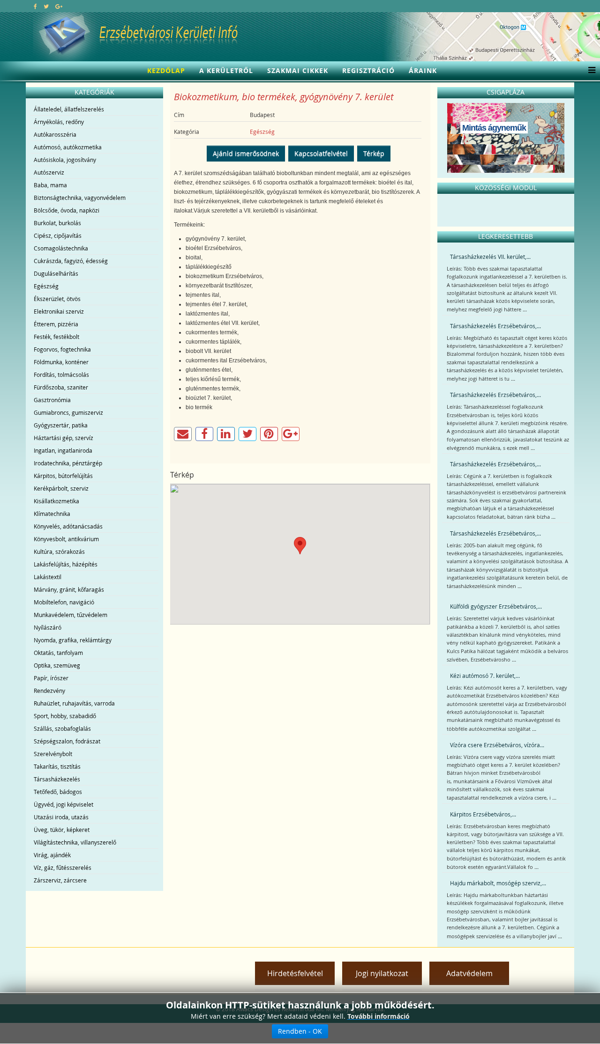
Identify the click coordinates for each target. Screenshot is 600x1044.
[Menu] (589, 71)
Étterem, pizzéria (56, 324)
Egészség (46, 286)
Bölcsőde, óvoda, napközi (66, 210)
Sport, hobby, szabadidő (65, 716)
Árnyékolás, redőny (59, 121)
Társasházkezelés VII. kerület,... (490, 256)
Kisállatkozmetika (56, 501)
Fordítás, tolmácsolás (61, 374)
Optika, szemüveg (57, 665)
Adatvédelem (469, 973)
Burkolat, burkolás (57, 223)
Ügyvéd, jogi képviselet (63, 804)
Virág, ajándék (52, 855)
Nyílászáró (47, 627)
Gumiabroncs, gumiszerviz (68, 412)
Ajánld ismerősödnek (246, 153)
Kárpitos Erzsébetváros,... (483, 814)
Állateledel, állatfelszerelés (69, 109)
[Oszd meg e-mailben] (183, 434)
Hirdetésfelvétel (295, 973)
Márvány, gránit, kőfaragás (69, 589)
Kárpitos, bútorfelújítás (63, 475)
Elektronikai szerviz (59, 311)
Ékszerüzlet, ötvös (57, 298)
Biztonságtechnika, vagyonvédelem (80, 197)
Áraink (423, 70)
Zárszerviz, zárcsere (60, 880)
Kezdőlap (166, 70)
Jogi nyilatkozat (382, 973)
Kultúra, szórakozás (59, 551)
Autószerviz (49, 172)
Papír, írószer (51, 678)
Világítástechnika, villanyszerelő (75, 842)
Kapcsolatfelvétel (321, 153)
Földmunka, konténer (61, 362)
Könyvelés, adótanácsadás (68, 526)
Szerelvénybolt (53, 753)
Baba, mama (50, 185)
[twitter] (46, 6)
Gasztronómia (52, 400)
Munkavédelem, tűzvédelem (70, 614)
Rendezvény (49, 690)
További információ (378, 1016)
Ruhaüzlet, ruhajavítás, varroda (74, 703)
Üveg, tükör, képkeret (62, 829)
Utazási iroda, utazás (61, 817)
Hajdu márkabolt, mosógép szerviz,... (498, 883)
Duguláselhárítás (56, 273)
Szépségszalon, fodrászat (67, 741)
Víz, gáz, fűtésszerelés (62, 867)
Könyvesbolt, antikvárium (66, 539)
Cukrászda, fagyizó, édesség (71, 261)
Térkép (373, 153)
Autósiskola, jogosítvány (65, 159)
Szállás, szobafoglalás (62, 728)
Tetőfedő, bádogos (58, 791)
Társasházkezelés (57, 779)
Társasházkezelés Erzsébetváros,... (495, 326)
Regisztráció (368, 70)
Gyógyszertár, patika (61, 425)
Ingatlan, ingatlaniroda (63, 450)
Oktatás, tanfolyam (58, 652)
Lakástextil (47, 577)
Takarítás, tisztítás (57, 766)
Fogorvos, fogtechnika (62, 349)
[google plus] (58, 6)
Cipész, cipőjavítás (58, 235)
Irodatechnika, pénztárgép (68, 463)
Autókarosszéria (55, 134)
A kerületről (226, 70)
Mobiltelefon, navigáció (64, 602)
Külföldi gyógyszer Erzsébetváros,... (496, 606)
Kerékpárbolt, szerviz (61, 488)
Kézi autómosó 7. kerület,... (485, 675)
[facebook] (35, 6)
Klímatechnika (52, 513)
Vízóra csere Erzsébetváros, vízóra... (497, 745)
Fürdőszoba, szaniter (61, 387)
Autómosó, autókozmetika (68, 147)
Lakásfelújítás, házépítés (66, 564)
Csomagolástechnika (61, 248)
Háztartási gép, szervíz (63, 437)
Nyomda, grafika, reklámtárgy (73, 640)
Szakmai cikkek (297, 70)
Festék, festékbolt (56, 336)
